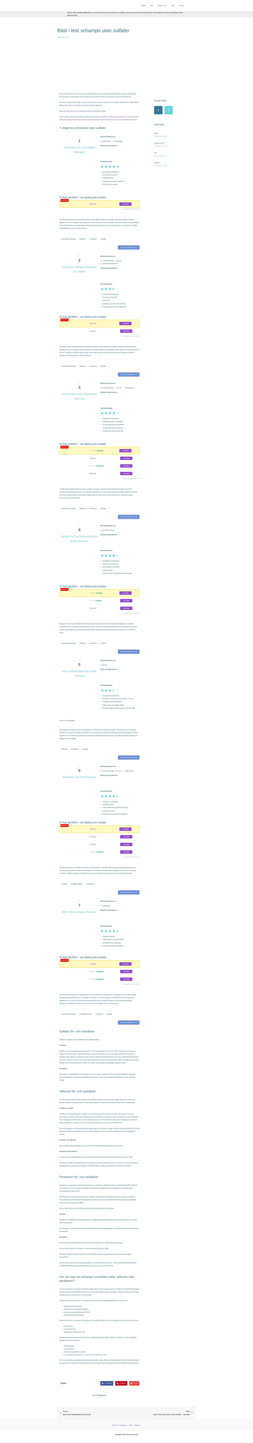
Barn (172, 5)
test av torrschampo (79, 111)
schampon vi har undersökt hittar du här (123, 120)
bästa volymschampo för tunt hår (94, 120)
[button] (106, 1383)
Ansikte (143, 5)
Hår (152, 5)
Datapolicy (137, 1425)
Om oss (181, 5)
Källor (131, 1425)
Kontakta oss (123, 1425)
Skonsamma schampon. (118, 117)
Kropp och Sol (162, 5)
